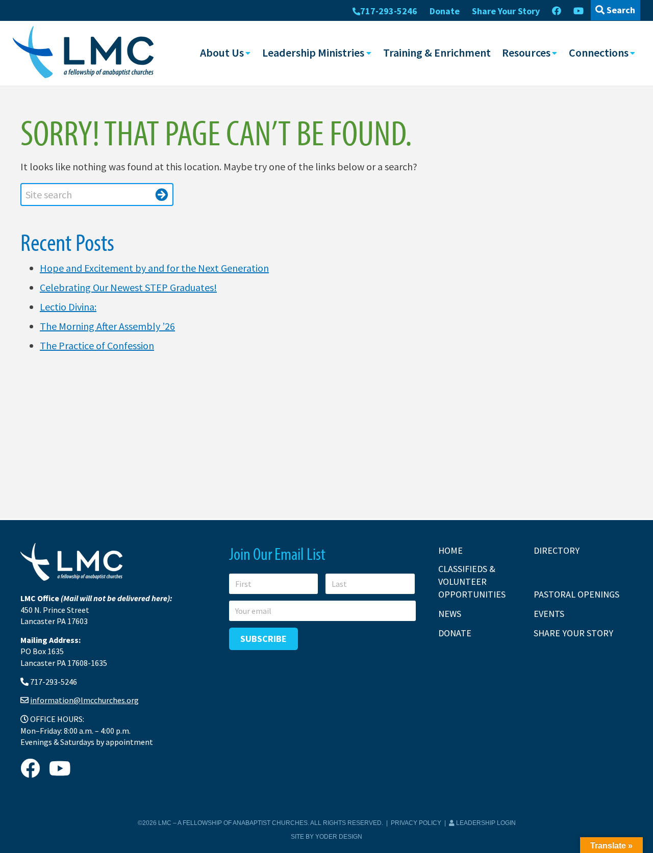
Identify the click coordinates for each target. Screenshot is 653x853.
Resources (526, 52)
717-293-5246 (388, 11)
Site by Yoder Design (326, 836)
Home (450, 550)
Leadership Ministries (313, 52)
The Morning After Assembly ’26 (107, 326)
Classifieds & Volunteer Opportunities (472, 581)
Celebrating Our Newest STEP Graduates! (128, 287)
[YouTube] (578, 11)
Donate (445, 11)
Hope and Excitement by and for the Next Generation (154, 268)
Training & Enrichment (437, 52)
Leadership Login (485, 822)
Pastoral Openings (576, 594)
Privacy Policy (416, 822)
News (449, 613)
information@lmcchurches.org (84, 700)
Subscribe (263, 638)
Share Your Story (506, 11)
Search (620, 10)
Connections (599, 52)
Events (549, 613)
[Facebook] (556, 11)
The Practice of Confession (97, 345)
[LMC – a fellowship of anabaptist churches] (83, 53)
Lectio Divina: (68, 306)
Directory (557, 550)
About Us (222, 52)
